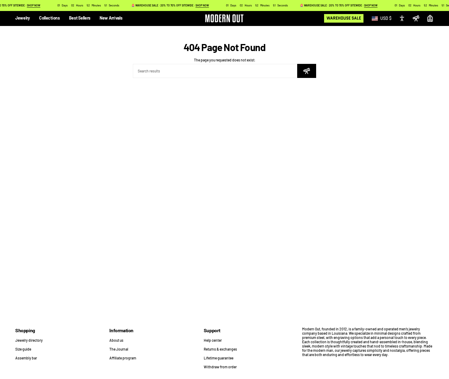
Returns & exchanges (220, 349)
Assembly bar (26, 358)
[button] (23, 18)
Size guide (23, 349)
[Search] (306, 71)
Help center (213, 340)
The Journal (118, 349)
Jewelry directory (29, 340)
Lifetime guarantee (218, 358)
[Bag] (430, 18)
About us (116, 340)
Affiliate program (122, 358)
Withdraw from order (220, 367)
